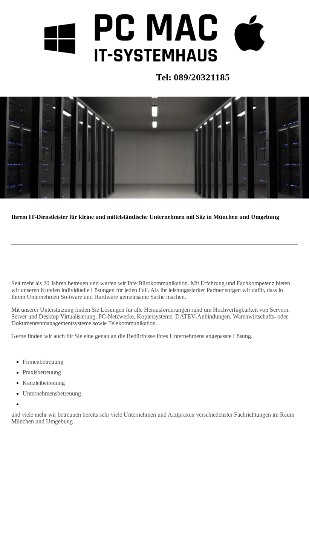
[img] (154, 38)
